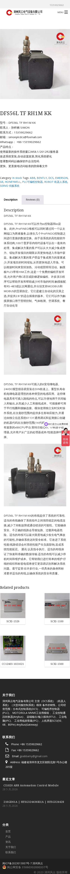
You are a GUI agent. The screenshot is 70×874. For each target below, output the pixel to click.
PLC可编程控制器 (32, 182)
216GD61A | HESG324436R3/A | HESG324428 (34, 779)
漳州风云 (37, 841)
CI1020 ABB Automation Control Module (31, 763)
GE (1, 182)
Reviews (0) (33, 199)
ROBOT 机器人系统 (55, 182)
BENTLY (42, 178)
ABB (32, 178)
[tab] (33, 199)
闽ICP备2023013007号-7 (17, 841)
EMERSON (61, 178)
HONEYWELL (13, 182)
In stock (17, 178)
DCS (51, 178)
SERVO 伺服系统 (9, 185)
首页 (8, 809)
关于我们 (10, 825)
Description (11, 199)
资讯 (8, 819)
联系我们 (10, 830)
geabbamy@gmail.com (33, 734)
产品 (8, 814)
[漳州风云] (27, 12)
